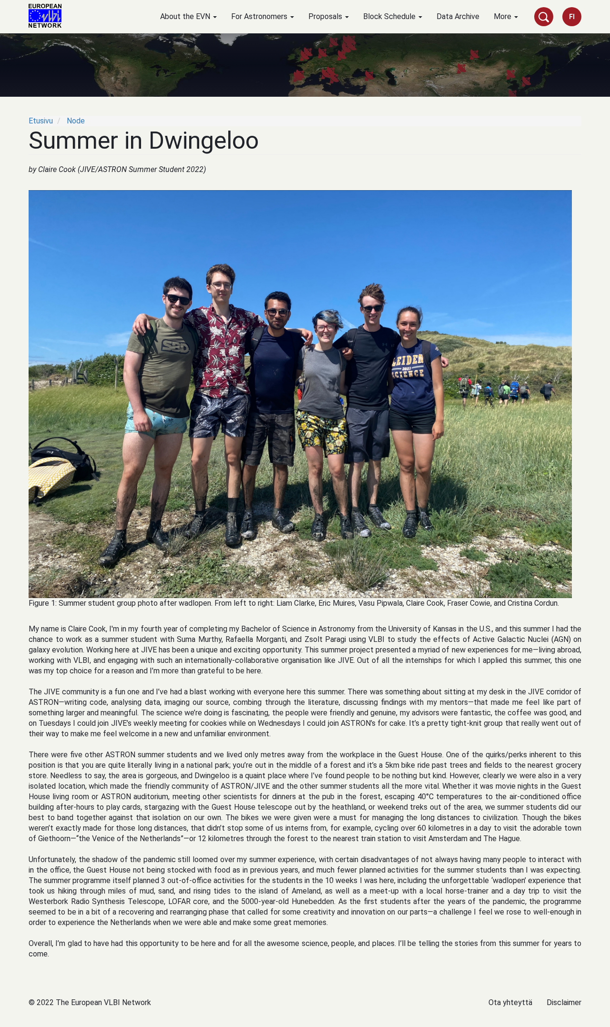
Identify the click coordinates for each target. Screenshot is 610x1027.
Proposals (326, 16)
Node (76, 120)
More (503, 16)
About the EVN (186, 16)
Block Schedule (390, 16)
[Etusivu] (49, 16)
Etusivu (41, 120)
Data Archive (458, 16)
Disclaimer (564, 1002)
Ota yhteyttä (510, 1002)
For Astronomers (260, 16)
